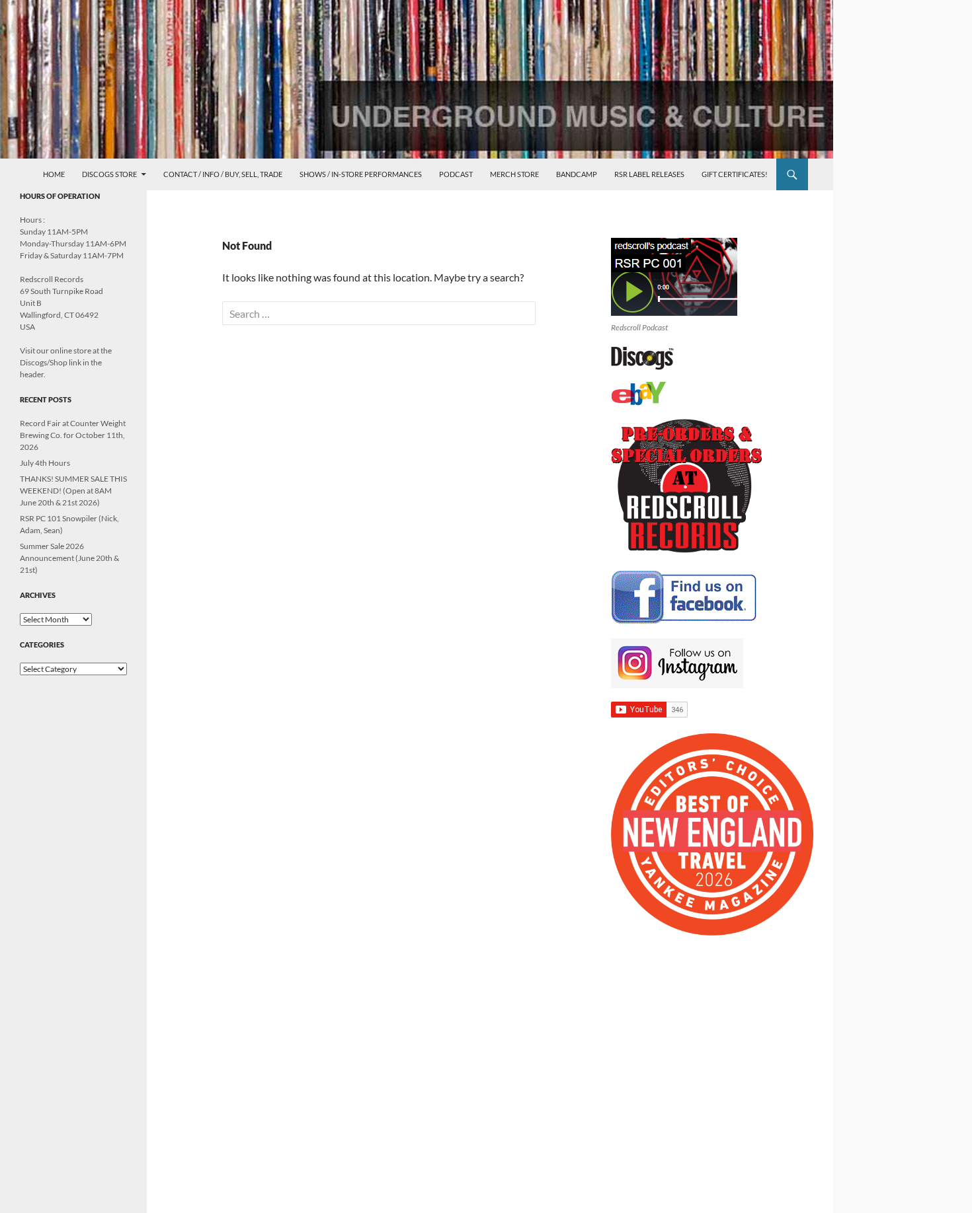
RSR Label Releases (649, 174)
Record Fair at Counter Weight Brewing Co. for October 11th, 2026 (73, 435)
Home (54, 174)
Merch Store (514, 174)
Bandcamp (576, 174)
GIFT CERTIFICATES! (735, 174)
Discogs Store (109, 174)
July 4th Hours (45, 463)
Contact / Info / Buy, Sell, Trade (222, 174)
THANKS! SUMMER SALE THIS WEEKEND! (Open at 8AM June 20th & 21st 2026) (73, 490)
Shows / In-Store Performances (361, 174)
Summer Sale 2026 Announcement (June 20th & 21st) (69, 558)
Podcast (456, 174)
